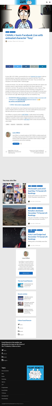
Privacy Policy (16, 403)
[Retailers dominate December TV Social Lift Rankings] (14, 215)
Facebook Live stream (36, 76)
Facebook (13, 124)
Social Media (40, 208)
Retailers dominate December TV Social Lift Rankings (37, 213)
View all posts (16, 143)
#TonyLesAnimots (22, 98)
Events (3, 376)
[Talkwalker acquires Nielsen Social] (20, 298)
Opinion (3, 382)
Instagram (22, 334)
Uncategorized (31, 231)
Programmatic (5, 387)
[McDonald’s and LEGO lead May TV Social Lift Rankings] (14, 193)
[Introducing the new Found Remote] (20, 285)
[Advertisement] (26, 53)
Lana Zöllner (9, 41)
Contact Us (21, 403)
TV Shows (4, 393)
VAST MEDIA (25, 114)
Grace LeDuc (32, 201)
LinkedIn (21, 331)
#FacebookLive (22, 99)
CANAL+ (7, 124)
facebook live (19, 124)
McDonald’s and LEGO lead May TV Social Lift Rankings (37, 191)
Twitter (21, 324)
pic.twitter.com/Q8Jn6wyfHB (17, 101)
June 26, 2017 (26, 105)
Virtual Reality (5, 398)
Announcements (5, 370)
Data (29, 208)
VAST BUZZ (27, 119)
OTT (3, 384)
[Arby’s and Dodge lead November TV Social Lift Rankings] (14, 237)
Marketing (34, 208)
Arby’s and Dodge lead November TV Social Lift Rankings (38, 236)
